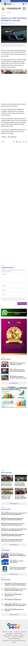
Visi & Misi (16, 631)
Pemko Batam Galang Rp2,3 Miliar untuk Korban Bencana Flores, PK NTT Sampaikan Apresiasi (17, 370)
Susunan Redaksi (7, 635)
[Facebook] (10, 627)
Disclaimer (22, 635)
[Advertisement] (14, 88)
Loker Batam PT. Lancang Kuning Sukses (16, 561)
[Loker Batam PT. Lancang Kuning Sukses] (5, 562)
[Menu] (2, 4)
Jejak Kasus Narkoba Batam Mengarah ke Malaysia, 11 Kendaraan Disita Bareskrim (12, 519)
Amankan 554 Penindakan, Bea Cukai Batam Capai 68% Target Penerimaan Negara (13, 535)
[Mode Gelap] (23, 4)
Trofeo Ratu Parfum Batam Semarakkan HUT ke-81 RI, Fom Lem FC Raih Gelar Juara (7, 484)
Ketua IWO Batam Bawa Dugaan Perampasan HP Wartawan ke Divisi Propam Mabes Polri (14, 513)
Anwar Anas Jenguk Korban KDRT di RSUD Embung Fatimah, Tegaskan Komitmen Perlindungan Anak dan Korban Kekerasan (12, 540)
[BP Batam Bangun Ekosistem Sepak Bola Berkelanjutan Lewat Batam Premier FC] (21, 491)
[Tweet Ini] (17, 142)
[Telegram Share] (23, 142)
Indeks (10, 631)
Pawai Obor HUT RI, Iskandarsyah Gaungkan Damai (13, 595)
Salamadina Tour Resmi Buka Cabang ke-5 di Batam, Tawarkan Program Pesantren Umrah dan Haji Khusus (17, 363)
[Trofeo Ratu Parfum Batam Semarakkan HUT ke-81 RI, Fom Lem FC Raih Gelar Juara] (7, 478)
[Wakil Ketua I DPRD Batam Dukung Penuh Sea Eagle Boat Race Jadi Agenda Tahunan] (5, 555)
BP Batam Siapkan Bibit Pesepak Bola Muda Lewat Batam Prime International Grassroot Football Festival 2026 (20, 484)
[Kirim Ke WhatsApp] (26, 142)
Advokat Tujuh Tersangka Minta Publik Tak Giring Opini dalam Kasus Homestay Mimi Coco (14, 529)
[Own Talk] (9, 4)
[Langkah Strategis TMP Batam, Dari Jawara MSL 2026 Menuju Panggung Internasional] (7, 491)
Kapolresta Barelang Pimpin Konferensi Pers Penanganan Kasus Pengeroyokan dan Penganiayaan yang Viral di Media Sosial (13, 524)
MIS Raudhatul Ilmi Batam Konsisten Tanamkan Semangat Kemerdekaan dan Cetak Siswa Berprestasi (18, 377)
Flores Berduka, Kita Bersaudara (13, 599)
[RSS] (18, 627)
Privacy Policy (18, 633)
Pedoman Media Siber (17, 636)
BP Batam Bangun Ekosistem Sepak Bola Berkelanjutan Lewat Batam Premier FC (21, 497)
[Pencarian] (26, 4)
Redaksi (16, 635)
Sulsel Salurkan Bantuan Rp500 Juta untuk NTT (14, 610)
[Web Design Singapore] (14, 336)
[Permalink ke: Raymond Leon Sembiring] (2, 23)
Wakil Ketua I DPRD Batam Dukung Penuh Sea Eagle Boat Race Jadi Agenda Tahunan (18, 555)
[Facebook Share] (14, 142)
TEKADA (14, 642)
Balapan (4, 137)
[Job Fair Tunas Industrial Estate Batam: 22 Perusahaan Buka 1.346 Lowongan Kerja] (5, 569)
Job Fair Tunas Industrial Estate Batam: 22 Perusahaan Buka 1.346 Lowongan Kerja (18, 568)
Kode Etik (4, 631)
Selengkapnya (13, 383)
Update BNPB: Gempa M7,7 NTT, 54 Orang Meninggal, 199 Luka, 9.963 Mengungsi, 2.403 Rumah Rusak (15, 605)
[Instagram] (15, 627)
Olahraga (3, 15)
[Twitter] (13, 627)
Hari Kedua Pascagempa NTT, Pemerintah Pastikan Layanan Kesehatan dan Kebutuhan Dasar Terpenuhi (15, 589)
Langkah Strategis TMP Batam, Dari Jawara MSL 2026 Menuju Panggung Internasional (6, 497)
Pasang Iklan (9, 633)
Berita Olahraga (12, 137)
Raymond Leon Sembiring (9, 23)
